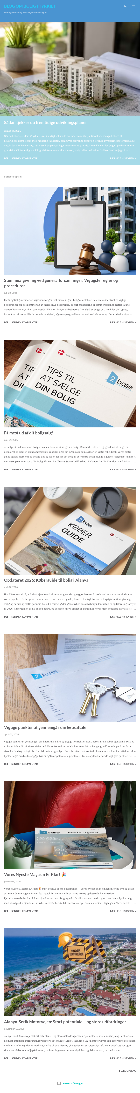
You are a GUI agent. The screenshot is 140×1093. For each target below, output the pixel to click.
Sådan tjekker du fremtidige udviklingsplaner (45, 122)
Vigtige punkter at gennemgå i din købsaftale (45, 727)
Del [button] (6, 158)
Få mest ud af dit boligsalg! (28, 432)
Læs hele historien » (123, 158)
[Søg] (126, 6)
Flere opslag (127, 1070)
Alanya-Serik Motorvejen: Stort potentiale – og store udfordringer (65, 1021)
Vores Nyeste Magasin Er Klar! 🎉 (35, 874)
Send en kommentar (24, 158)
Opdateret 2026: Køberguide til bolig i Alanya (46, 580)
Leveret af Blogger (72, 1083)
